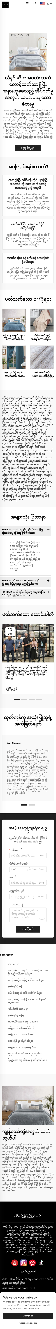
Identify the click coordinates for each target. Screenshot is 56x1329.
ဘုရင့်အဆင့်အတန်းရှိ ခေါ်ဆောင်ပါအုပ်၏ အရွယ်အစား (26, 1001)
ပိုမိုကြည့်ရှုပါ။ (11, 689)
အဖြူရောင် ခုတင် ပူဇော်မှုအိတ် (21, 1047)
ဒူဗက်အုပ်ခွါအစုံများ (16, 1015)
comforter (13, 964)
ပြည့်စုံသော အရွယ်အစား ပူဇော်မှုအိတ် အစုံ (27, 1060)
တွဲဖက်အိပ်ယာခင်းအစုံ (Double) (22, 1021)
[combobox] (17, 869)
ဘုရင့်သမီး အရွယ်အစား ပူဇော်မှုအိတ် (24, 1053)
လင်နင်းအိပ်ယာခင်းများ (18, 1009)
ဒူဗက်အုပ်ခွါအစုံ (14, 986)
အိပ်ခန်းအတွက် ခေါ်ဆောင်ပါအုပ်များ (24, 992)
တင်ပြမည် (28, 929)
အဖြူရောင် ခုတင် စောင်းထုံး (20, 1034)
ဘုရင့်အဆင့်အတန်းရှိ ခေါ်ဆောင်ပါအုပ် (25, 980)
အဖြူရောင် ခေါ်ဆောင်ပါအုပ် (20, 1028)
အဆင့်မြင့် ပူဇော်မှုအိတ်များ (20, 1040)
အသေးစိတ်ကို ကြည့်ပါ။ (14, 320)
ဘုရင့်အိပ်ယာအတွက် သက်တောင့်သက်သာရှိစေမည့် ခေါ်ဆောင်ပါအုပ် (27, 972)
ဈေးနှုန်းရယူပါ (28, 147)
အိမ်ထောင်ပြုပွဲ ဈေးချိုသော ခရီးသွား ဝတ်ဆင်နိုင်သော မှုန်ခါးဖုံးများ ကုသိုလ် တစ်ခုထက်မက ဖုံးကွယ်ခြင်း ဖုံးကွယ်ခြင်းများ (42, 337)
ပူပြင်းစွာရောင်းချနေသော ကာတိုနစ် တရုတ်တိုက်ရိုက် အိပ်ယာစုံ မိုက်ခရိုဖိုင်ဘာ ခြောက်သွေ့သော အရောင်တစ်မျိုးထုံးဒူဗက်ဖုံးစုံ (14, 337)
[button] (17, 699)
